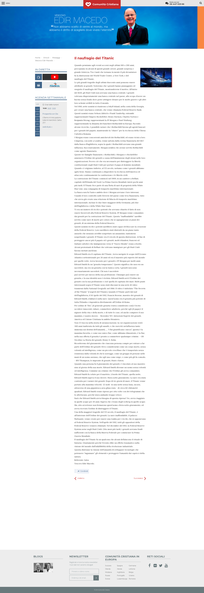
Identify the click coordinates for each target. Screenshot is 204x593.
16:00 (49, 108)
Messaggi (56, 58)
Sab (37, 129)
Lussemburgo (122, 579)
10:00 (45, 108)
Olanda (107, 569)
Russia (107, 575)
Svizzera (108, 566)
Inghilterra (121, 572)
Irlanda (119, 569)
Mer (37, 114)
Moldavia (108, 572)
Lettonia (132, 569)
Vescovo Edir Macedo (44, 61)
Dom (37, 134)
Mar (37, 109)
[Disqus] (110, 514)
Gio (37, 119)
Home (37, 58)
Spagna (120, 566)
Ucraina (131, 575)
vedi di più (46, 127)
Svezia (107, 579)
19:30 (54, 108)
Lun (37, 104)
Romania (132, 579)
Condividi (84, 471)
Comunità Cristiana (106, 4)
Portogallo (121, 575)
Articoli (46, 58)
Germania (132, 566)
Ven (37, 124)
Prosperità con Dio (50, 114)
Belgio (131, 572)
